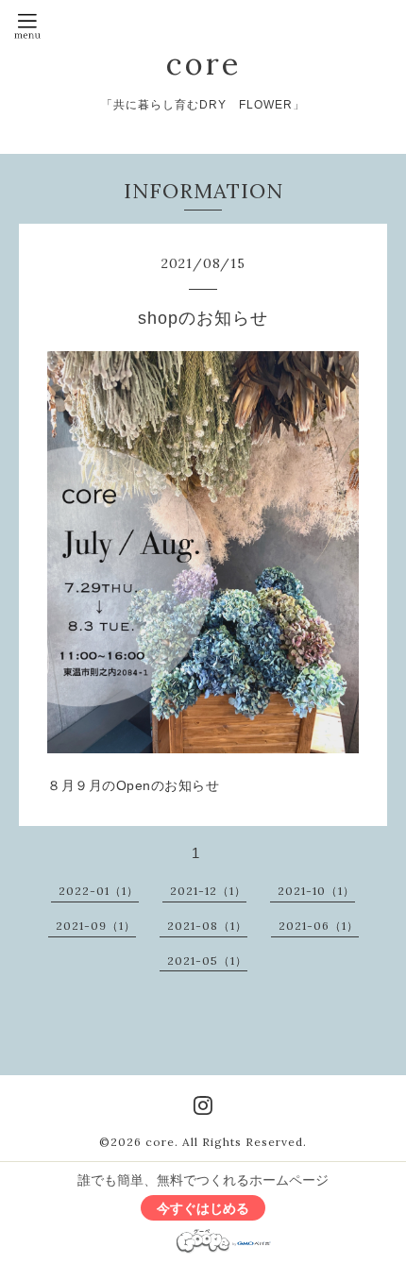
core (203, 63)
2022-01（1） (99, 891)
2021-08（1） (207, 926)
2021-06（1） (319, 926)
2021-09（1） (96, 926)
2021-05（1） (207, 960)
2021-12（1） (208, 891)
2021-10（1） (316, 891)
